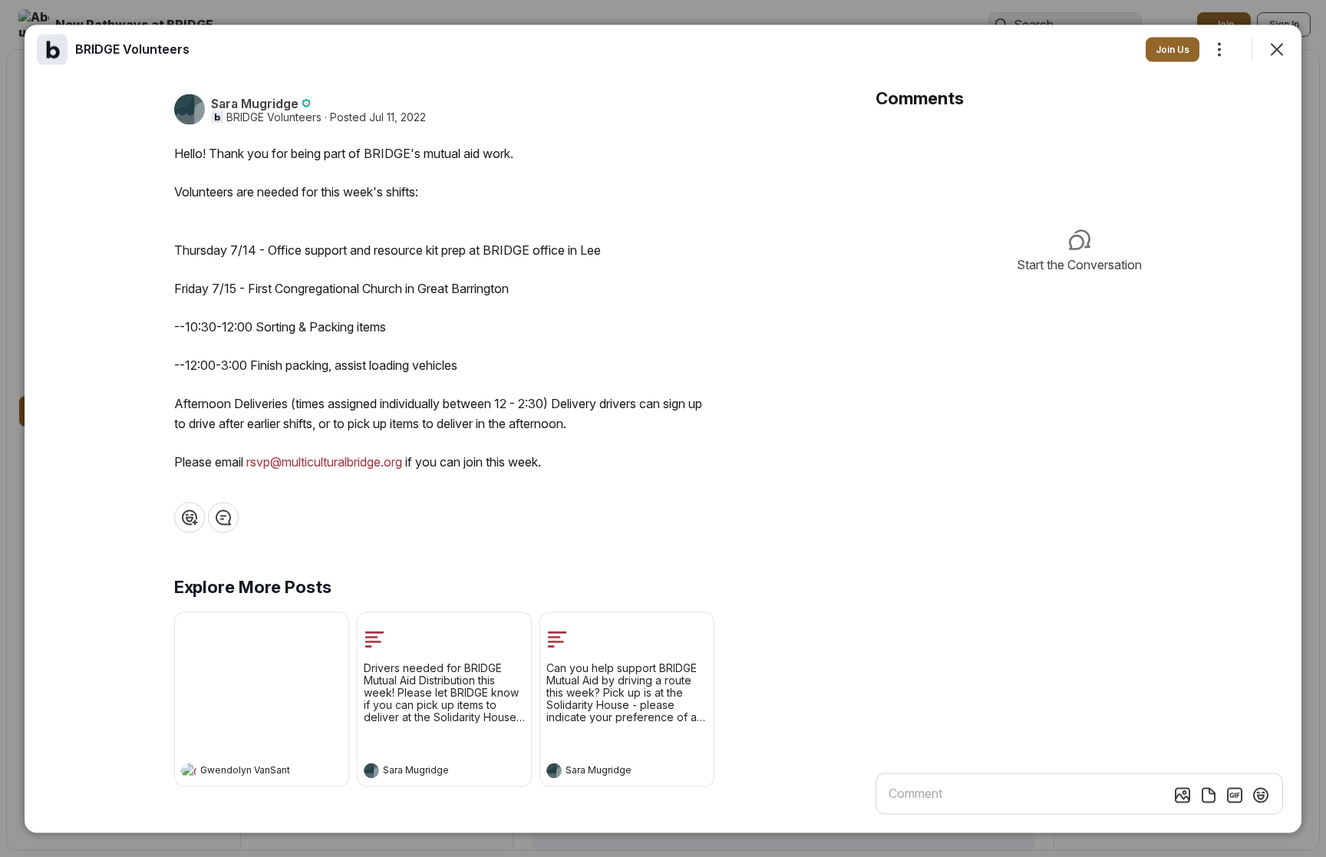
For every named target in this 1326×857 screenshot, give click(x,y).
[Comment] (223, 517)
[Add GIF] (1234, 795)
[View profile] (188, 770)
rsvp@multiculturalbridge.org (324, 461)
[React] (189, 517)
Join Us (1172, 48)
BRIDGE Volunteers (274, 116)
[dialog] (663, 428)
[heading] (246, 772)
